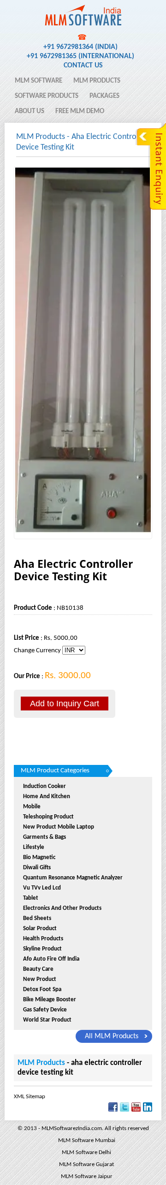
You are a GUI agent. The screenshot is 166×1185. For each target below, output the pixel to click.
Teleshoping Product (48, 817)
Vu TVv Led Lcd (42, 888)
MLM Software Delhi (86, 1152)
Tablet (30, 898)
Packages (104, 96)
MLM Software (38, 81)
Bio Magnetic (39, 857)
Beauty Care (38, 969)
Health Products (43, 939)
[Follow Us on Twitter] (124, 1110)
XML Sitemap (29, 1097)
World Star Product (47, 1020)
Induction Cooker (44, 786)
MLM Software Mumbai (86, 1140)
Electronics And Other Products (62, 908)
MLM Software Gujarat (86, 1164)
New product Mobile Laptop (58, 827)
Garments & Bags (44, 837)
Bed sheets (37, 918)
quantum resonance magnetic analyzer (73, 878)
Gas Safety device (45, 1010)
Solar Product (40, 929)
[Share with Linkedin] (147, 1110)
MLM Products (96, 81)
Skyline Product (42, 949)
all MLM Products (111, 1036)
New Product (39, 979)
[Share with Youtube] (136, 1110)
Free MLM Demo (79, 111)
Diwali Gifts (37, 868)
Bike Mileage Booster (49, 1000)
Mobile (32, 807)
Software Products (46, 96)
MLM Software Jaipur (87, 1176)
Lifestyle (33, 847)
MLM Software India (47, 10)
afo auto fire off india (51, 959)
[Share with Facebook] (113, 1110)
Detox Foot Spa (42, 989)
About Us (29, 111)
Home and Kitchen (46, 797)
